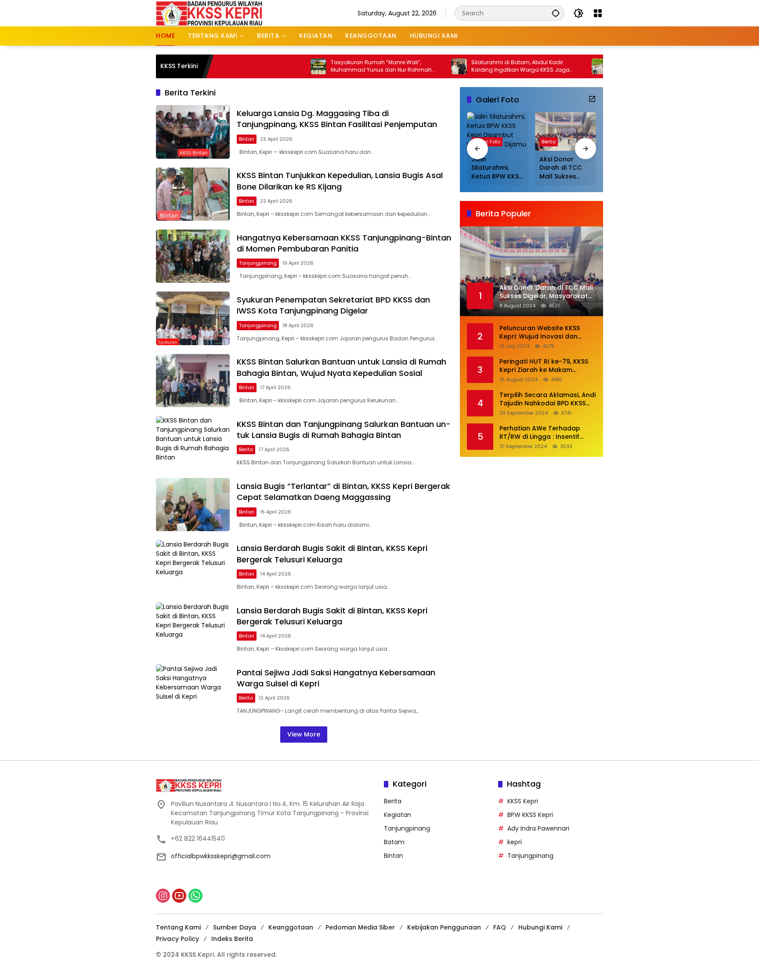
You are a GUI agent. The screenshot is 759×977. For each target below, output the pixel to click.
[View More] (592, 99)
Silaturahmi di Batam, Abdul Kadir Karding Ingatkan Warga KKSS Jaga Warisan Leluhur (486, 66)
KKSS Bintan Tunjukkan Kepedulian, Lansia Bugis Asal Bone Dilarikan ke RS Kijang (340, 181)
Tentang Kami (178, 927)
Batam (394, 842)
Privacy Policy (177, 938)
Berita (246, 449)
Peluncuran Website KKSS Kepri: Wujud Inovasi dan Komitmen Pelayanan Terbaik (546, 332)
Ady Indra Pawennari (538, 828)
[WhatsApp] (195, 896)
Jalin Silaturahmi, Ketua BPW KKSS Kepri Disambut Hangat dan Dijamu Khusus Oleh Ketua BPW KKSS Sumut (496, 168)
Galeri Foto (486, 141)
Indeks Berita (232, 938)
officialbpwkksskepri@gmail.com (221, 856)
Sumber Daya (234, 927)
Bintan (246, 138)
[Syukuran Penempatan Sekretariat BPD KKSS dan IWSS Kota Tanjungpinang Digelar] (193, 318)
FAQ (499, 927)
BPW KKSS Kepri (530, 814)
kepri (514, 842)
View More (303, 734)
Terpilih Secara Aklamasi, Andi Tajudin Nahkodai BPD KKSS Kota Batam (547, 399)
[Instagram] (163, 896)
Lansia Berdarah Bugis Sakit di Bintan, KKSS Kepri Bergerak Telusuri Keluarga (332, 554)
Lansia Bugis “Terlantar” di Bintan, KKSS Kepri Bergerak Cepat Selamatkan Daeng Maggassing (343, 492)
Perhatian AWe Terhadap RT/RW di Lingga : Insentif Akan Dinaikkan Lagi (539, 432)
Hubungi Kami (540, 927)
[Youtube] (179, 896)
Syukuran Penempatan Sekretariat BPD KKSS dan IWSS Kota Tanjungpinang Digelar (333, 305)
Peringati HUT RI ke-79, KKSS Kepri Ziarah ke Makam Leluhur (543, 366)
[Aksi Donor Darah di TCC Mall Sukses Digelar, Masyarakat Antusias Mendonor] (565, 131)
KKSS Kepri (522, 801)
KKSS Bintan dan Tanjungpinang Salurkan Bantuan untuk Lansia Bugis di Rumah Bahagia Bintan (344, 430)
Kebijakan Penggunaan (444, 927)
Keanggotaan (290, 927)
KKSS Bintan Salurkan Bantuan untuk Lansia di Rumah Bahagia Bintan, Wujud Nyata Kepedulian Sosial (341, 367)
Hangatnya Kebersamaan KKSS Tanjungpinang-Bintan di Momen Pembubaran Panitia (344, 243)
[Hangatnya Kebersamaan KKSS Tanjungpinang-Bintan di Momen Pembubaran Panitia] (193, 256)
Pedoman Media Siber (360, 927)
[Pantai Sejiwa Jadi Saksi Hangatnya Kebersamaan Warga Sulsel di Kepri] (193, 691)
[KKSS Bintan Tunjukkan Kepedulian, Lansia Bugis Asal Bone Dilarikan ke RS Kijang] (193, 194)
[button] (555, 13)
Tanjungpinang (258, 262)
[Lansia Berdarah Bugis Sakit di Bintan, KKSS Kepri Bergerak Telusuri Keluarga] (193, 566)
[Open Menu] (598, 13)
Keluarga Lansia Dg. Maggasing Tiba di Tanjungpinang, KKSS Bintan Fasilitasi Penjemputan (337, 119)
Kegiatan (397, 814)
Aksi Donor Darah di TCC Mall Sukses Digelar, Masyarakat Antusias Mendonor (560, 168)
